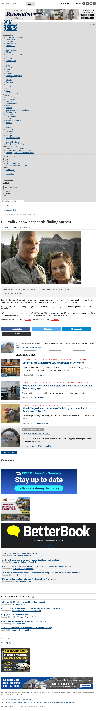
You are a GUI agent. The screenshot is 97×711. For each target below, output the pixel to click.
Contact (6, 168)
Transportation (11, 136)
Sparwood (10, 88)
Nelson (9, 71)
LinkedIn (78, 329)
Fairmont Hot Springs (14, 54)
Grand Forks (11, 61)
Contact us (10, 170)
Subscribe (10, 174)
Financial (9, 114)
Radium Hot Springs (14, 76)
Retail (8, 127)
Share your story (27, 699)
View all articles (9, 452)
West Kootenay (12, 93)
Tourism (9, 133)
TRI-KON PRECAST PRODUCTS (26, 611)
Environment (11, 112)
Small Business (12, 129)
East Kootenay (12, 50)
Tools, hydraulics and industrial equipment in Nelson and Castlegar (31, 560)
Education (10, 106)
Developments (11, 103)
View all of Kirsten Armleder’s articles (28, 347)
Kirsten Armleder (10, 227)
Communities (8, 35)
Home (8, 205)
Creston (9, 48)
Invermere (10, 63)
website (28, 320)
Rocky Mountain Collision (23, 581)
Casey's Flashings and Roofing (43, 446)
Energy (9, 108)
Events (45, 702)
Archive (6, 161)
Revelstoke (10, 78)
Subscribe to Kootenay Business (18, 165)
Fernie (8, 56)
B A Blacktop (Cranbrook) (23, 569)
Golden (9, 59)
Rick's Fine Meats (19, 604)
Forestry (9, 118)
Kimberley (10, 67)
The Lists (6, 140)
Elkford (9, 52)
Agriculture (10, 97)
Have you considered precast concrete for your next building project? (30, 608)
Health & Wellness (13, 121)
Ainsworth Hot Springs (15, 37)
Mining (9, 123)
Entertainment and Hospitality (18, 110)
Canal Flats (10, 39)
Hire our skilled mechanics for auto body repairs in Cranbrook (29, 579)
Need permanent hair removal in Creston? (20, 553)
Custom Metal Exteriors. (36, 433)
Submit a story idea (13, 172)
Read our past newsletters (67, 702)
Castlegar (9, 41)
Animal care (11, 99)
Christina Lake (12, 44)
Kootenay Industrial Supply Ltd (25, 562)
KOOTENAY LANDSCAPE (24, 617)
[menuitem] (51, 37)
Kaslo (8, 65)
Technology (10, 131)
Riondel (9, 80)
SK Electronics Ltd (20, 575)
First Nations (11, 116)
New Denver (11, 73)
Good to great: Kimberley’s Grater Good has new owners (53, 362)
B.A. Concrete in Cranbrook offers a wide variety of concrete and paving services (36, 566)
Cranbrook (10, 46)
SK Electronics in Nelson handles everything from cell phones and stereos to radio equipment (41, 573)
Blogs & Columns (10, 146)
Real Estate (10, 125)
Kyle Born (40, 375)
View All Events (7, 643)
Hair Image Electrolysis (22, 556)
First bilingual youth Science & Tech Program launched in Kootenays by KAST (55, 409)
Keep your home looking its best (14, 615)
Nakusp (9, 69)
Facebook (55, 320)
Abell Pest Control (19, 623)
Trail (8, 91)
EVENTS (5, 638)
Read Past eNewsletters (15, 163)
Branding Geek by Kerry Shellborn (20, 153)
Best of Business (12, 142)
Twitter (48, 329)
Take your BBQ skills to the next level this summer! (23, 602)
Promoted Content (13, 138)
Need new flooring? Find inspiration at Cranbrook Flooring (26, 628)
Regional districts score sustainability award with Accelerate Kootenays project (57, 387)
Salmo (8, 84)
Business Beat (11, 156)
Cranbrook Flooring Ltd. (21, 630)
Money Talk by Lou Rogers (17, 148)
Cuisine (9, 101)
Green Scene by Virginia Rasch (18, 151)
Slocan (8, 86)
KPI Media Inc (31, 692)
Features (6, 95)
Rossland (9, 82)
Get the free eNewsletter (13, 699)
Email (18, 334)
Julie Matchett (40, 398)
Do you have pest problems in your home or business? (24, 621)
